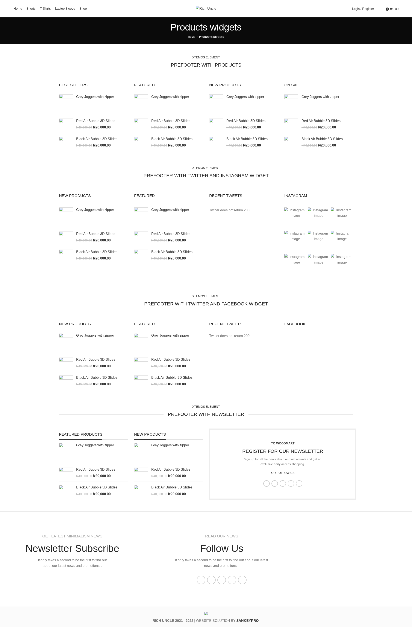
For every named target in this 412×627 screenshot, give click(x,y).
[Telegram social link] (299, 483)
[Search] (378, 8)
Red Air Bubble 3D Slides (95, 121)
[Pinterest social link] (283, 483)
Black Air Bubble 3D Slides (96, 139)
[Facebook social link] (266, 483)
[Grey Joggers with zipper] (66, 103)
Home (191, 37)
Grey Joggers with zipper (95, 97)
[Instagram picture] (295, 218)
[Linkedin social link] (291, 483)
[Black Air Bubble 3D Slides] (66, 142)
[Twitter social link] (274, 483)
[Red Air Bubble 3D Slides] (66, 124)
